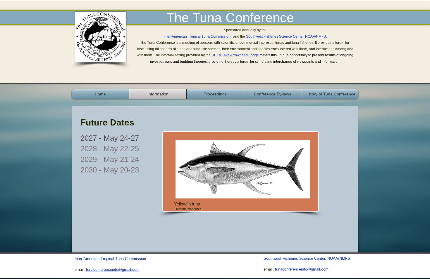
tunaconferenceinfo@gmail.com (301, 269)
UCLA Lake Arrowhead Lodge (235, 55)
